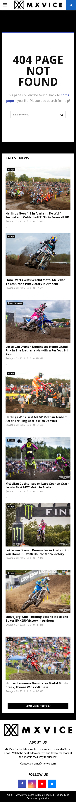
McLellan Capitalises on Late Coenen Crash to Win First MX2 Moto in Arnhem (37, 486)
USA (10, 640)
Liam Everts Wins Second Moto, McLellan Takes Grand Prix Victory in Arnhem (35, 282)
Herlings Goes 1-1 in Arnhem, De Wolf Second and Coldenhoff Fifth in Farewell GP (37, 215)
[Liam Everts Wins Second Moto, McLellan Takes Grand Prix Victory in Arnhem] (38, 254)
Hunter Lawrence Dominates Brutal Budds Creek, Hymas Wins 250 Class (37, 685)
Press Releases (15, 303)
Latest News (17, 158)
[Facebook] (22, 784)
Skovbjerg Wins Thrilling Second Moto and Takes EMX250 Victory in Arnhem (37, 619)
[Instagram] (32, 784)
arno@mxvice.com (45, 763)
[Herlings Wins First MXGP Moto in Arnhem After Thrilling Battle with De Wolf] (38, 391)
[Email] (52, 784)
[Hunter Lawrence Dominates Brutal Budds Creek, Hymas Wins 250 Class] (38, 658)
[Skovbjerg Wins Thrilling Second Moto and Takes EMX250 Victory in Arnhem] (38, 591)
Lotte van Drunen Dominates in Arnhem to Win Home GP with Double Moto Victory (37, 552)
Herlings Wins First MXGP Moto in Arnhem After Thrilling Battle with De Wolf (37, 419)
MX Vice (45, 798)
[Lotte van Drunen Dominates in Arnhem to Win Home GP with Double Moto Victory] (38, 524)
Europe (11, 170)
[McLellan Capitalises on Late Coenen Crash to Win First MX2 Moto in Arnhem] (38, 458)
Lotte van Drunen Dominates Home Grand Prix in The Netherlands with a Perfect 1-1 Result (37, 350)
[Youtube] (42, 784)
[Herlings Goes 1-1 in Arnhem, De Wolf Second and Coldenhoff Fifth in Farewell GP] (38, 188)
